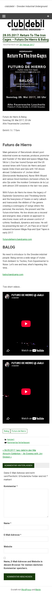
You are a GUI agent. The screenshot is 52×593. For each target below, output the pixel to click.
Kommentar (11, 486)
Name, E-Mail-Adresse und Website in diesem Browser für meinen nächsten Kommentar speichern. (23, 565)
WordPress (26, 590)
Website (8, 546)
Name (7, 523)
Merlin (38, 590)
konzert (10, 439)
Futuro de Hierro (19, 431)
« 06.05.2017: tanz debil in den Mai (19, 450)
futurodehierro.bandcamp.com (17, 239)
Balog (6, 431)
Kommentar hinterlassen (18, 442)
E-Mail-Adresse (12, 535)
